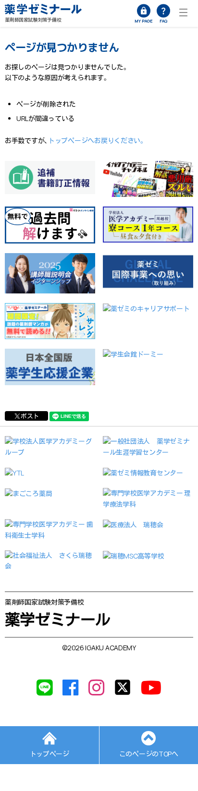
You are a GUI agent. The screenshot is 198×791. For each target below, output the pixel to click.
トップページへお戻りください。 (96, 140)
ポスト (30, 416)
